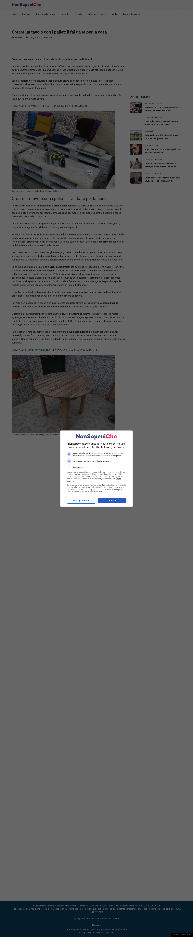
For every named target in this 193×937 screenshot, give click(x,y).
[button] (96, 467)
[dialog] (96, 468)
